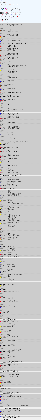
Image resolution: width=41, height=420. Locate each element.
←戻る (1, 0)
